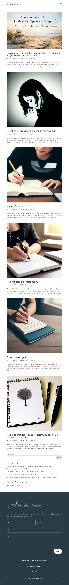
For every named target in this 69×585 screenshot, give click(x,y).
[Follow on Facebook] (32, 571)
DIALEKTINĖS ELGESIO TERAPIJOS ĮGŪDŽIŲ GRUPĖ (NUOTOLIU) (25, 471)
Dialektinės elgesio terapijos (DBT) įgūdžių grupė (21, 469)
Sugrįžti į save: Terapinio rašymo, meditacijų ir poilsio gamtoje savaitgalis (29, 466)
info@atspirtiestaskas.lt (34, 566)
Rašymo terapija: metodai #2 (22, 281)
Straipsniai (32, 58)
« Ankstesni (10, 454)
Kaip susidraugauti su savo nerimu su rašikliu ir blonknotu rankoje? (32, 436)
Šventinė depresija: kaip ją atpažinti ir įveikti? (31, 130)
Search (59, 457)
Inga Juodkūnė (13, 58)
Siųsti (58, 551)
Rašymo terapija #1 (17, 357)
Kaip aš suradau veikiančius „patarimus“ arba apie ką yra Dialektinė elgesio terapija (34, 54)
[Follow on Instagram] (36, 571)
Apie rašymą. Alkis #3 (18, 206)
